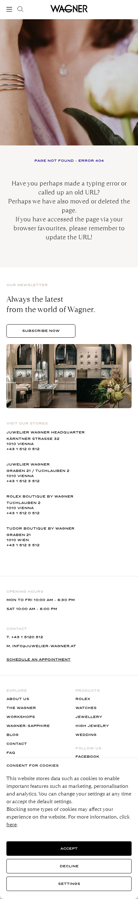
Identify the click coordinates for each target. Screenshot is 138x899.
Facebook (87, 757)
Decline (69, 866)
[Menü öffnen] (10, 9)
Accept (69, 848)
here (11, 824)
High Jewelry (92, 726)
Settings (69, 884)
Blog (12, 735)
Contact (16, 744)
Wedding (86, 735)
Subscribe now (41, 331)
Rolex (82, 699)
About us (17, 699)
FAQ (10, 753)
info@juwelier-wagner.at (44, 646)
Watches (86, 708)
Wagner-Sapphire (28, 726)
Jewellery (88, 717)
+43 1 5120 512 (27, 637)
